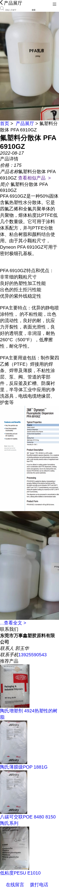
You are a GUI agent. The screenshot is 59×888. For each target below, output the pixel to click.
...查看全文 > (13, 622)
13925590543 (32, 654)
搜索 (34, 10)
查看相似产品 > (34, 178)
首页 (4, 123)
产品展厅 (25, 123)
